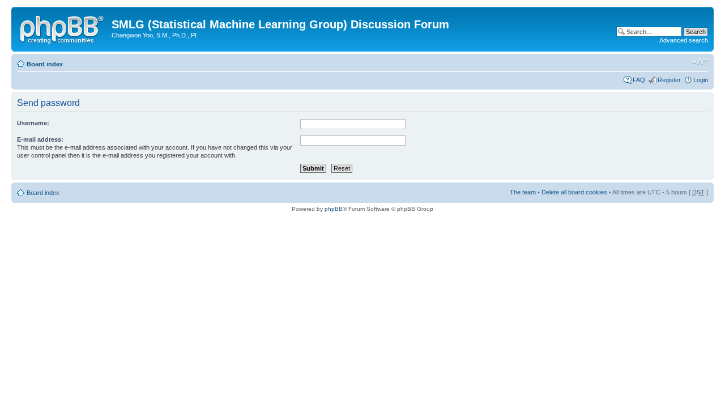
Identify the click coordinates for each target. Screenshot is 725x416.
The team (523, 192)
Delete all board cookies (574, 192)
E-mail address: (40, 139)
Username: (33, 123)
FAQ (639, 80)
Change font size (700, 62)
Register (669, 80)
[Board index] (63, 28)
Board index (45, 64)
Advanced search (683, 40)
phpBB (334, 209)
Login (700, 80)
